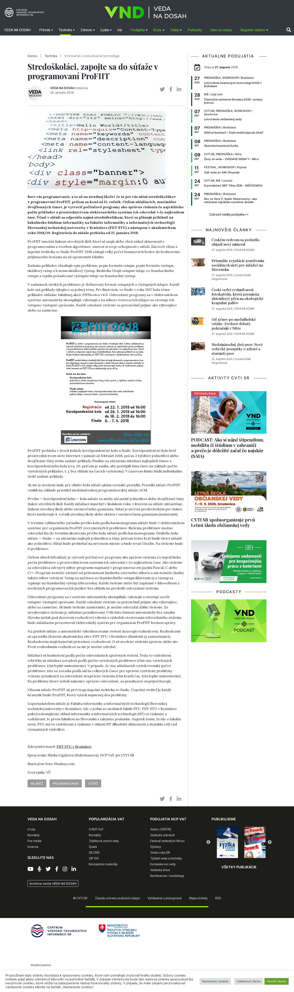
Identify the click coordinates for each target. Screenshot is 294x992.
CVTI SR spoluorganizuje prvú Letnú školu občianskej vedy (223, 522)
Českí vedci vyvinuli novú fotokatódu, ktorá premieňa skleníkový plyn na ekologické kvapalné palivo (237, 296)
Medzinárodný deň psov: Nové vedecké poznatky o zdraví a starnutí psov (237, 349)
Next (270, 842)
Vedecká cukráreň (162, 835)
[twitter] (162, 89)
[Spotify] (39, 869)
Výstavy (155, 847)
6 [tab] (255, 861)
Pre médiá (35, 841)
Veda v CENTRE (160, 829)
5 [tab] (249, 861)
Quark (93, 847)
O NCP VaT (96, 829)
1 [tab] (223, 861)
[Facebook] (56, 869)
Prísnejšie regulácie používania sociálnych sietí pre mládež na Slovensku (238, 265)
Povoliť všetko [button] (276, 981)
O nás (31, 829)
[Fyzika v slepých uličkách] (225, 842)
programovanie (66, 783)
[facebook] (170, 89)
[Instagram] (65, 869)
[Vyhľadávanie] (288, 30)
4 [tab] (242, 861)
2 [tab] (229, 861)
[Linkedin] (73, 869)
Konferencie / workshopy (167, 876)
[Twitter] (48, 869)
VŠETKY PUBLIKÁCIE (239, 867)
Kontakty (34, 835)
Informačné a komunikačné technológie (91, 56)
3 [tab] (236, 861)
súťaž (93, 783)
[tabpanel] (225, 842)
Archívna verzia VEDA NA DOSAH (52, 883)
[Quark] (252, 842)
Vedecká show (160, 870)
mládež (37, 783)
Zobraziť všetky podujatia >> (229, 214)
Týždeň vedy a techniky (166, 858)
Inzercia (33, 847)
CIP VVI (94, 858)
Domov (32, 56)
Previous (208, 842)
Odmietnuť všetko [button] (249, 981)
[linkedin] (179, 89)
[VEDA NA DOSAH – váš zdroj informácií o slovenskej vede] (145, 12)
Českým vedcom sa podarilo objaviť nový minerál (236, 241)
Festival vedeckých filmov (167, 841)
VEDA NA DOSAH (62, 88)
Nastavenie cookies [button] (215, 981)
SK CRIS (94, 852)
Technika (51, 56)
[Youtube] (30, 869)
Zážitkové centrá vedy (104, 841)
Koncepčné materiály (103, 864)
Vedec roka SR (160, 852)
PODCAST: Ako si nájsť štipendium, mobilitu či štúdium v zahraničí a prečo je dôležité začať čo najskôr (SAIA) (227, 448)
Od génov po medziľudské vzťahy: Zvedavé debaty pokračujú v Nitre (234, 323)
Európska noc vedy (163, 864)
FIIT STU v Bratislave (74, 746)
